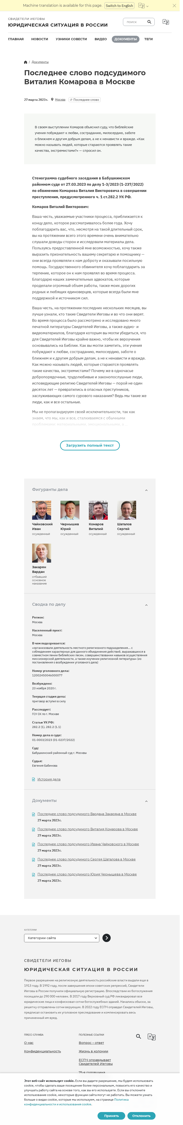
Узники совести (71, 39)
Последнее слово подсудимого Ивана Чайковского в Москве (88, 844)
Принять (111, 1116)
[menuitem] (15, 39)
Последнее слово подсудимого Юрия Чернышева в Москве (87, 874)
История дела (48, 779)
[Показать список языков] (143, 5)
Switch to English (119, 5)
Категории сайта (42, 938)
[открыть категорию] (106, 938)
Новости (39, 39)
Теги (148, 39)
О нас (28, 1043)
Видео (101, 39)
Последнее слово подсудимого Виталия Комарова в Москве (87, 829)
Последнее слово (86, 100)
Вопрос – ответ (91, 1043)
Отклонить (141, 1116)
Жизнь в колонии (93, 1051)
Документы (125, 39)
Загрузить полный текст (90, 445)
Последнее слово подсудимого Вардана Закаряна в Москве (87, 814)
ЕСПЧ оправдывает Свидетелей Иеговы (96, 1062)
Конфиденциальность (42, 1051)
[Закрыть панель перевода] (175, 5)
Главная (16, 39)
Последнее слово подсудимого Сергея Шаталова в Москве (86, 859)
